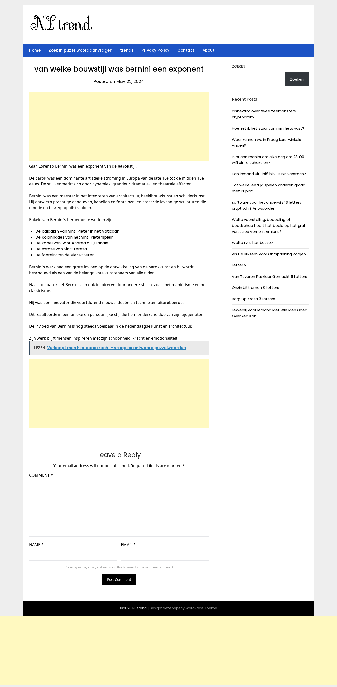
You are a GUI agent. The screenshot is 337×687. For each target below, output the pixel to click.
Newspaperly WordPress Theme (190, 608)
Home (35, 50)
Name (36, 544)
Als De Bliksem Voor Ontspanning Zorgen (269, 254)
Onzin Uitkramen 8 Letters (255, 287)
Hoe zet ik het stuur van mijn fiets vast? (268, 128)
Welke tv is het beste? (252, 242)
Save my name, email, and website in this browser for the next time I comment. (120, 567)
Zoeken (238, 66)
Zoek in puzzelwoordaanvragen (80, 50)
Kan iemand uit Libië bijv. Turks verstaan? (269, 173)
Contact (186, 50)
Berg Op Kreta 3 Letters (253, 298)
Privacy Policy (155, 50)
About (209, 50)
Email (128, 544)
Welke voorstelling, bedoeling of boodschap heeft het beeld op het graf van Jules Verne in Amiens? (268, 225)
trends (127, 50)
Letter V (239, 265)
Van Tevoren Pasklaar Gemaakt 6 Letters (269, 276)
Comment (41, 475)
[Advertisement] (119, 126)
